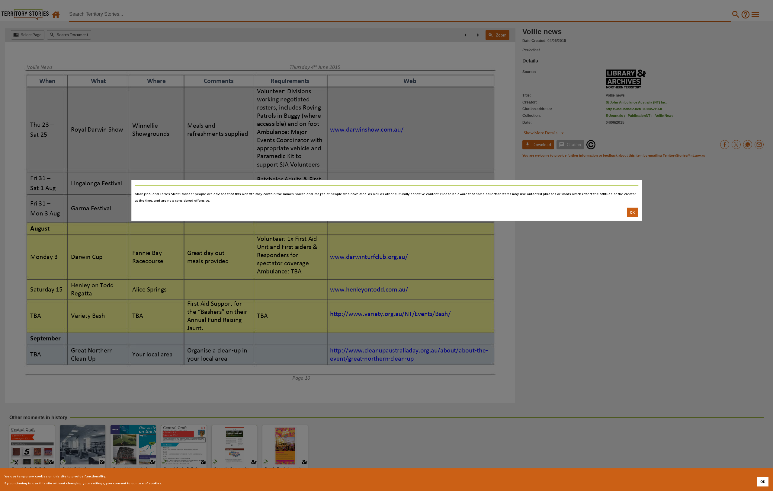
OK (632, 212)
